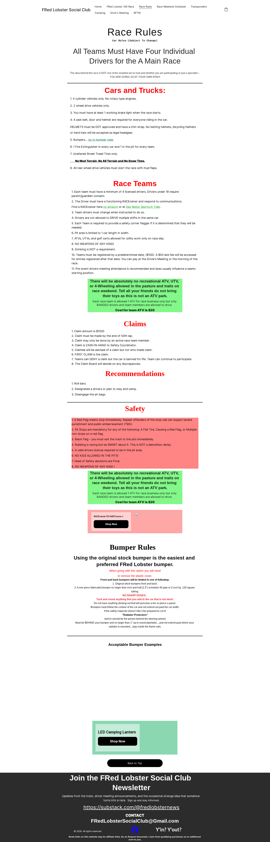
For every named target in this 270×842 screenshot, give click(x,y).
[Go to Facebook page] (134, 829)
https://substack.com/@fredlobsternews (131, 807)
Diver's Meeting (119, 12)
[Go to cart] (226, 9)
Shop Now (111, 524)
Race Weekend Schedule (171, 6)
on (105, 206)
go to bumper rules (100, 139)
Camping (100, 12)
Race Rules (145, 6)
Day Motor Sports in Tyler (143, 206)
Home (98, 6)
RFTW (137, 12)
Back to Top (135, 763)
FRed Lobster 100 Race (120, 6)
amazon (113, 206)
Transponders (199, 6)
